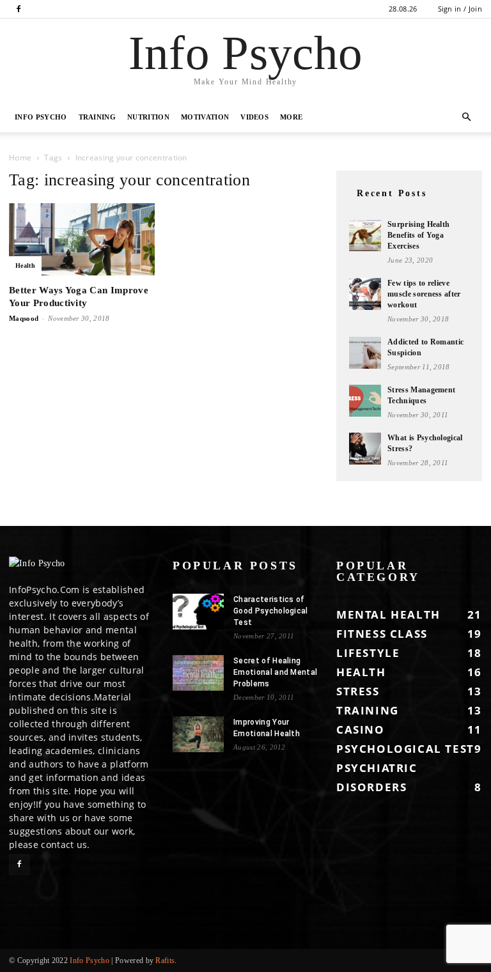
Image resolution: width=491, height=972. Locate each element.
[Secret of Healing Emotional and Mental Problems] (198, 673)
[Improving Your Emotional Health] (198, 734)
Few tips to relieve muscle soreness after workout (424, 294)
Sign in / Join (460, 8)
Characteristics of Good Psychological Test (270, 611)
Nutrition (148, 117)
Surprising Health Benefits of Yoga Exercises (418, 235)
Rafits (165, 960)
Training (97, 117)
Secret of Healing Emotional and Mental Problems (275, 672)
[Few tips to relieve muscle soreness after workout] (365, 294)
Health (25, 265)
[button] (466, 117)
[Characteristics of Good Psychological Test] (198, 611)
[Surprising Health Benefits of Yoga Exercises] (365, 235)
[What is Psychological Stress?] (365, 449)
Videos (254, 117)
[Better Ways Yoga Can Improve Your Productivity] (82, 239)
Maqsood (23, 318)
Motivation (205, 117)
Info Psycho (41, 117)
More (291, 117)
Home (20, 157)
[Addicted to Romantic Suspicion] (365, 353)
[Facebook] (18, 9)
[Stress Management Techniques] (365, 401)
